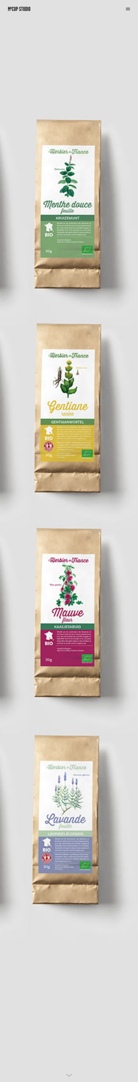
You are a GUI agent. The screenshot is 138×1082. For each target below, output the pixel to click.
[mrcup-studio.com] (19, 7)
